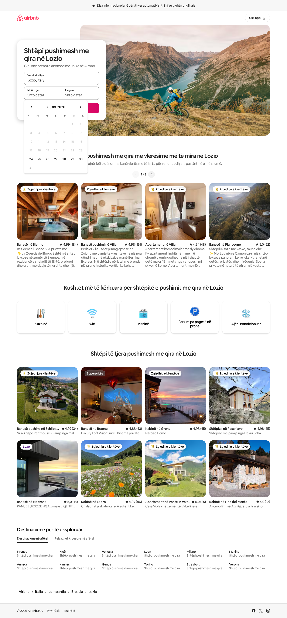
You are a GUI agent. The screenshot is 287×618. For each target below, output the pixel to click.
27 (56, 159)
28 (64, 159)
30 (81, 159)
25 (39, 159)
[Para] (151, 174)
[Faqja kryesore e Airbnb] (28, 17)
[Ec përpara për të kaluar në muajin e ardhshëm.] (80, 107)
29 (72, 159)
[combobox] (61, 80)
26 (47, 159)
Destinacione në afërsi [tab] (32, 538)
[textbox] (42, 95)
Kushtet (69, 611)
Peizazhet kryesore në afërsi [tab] (74, 538)
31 (31, 168)
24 (31, 159)
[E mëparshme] (135, 174)
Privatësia (53, 611)
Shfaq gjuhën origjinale (179, 5)
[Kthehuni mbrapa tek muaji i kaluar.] (31, 107)
